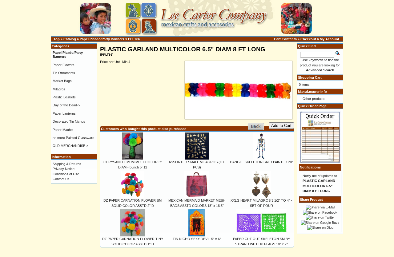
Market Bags (62, 81)
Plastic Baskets (64, 97)
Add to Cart (281, 125)
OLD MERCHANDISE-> (70, 146)
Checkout (308, 39)
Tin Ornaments (64, 73)
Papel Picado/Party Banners (102, 39)
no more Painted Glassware (73, 138)
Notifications (310, 167)
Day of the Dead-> (66, 105)
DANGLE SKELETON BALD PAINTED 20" (261, 162)
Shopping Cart (310, 77)
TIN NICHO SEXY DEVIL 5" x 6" (197, 239)
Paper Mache (63, 130)
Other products (314, 99)
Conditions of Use (66, 174)
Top (57, 39)
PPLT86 (134, 39)
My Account (329, 39)
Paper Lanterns (64, 113)
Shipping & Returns (67, 164)
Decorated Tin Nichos (69, 121)
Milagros (59, 89)
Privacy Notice (63, 169)
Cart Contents (285, 39)
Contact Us (61, 179)
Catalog (69, 39)
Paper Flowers (63, 65)
